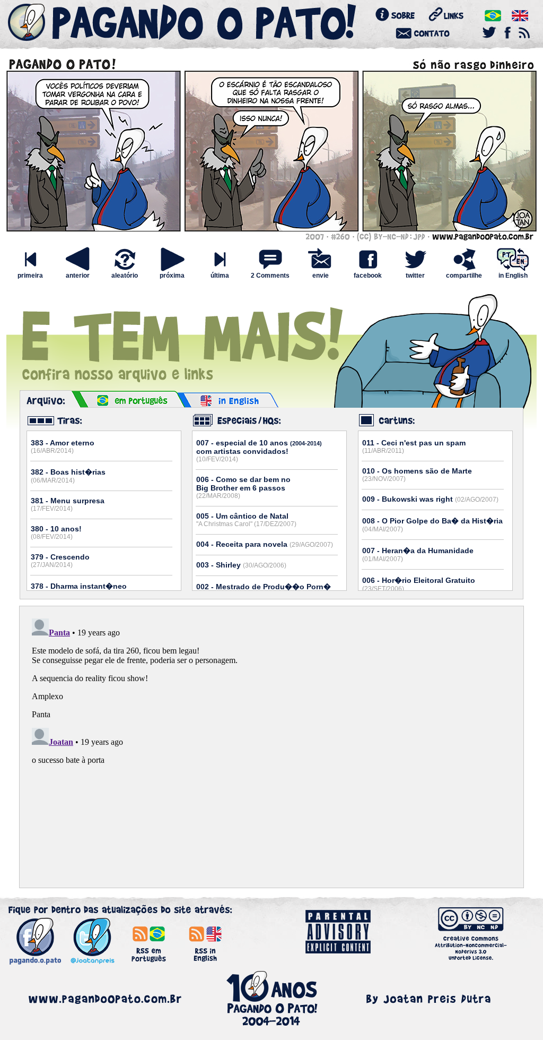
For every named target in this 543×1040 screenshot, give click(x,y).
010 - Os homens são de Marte (417, 475)
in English (513, 275)
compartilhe (464, 275)
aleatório (124, 275)
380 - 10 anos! (56, 532)
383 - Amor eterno (62, 446)
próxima (172, 275)
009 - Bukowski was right (430, 499)
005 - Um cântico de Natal (246, 520)
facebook (368, 275)
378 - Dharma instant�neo (79, 590)
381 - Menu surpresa (67, 504)
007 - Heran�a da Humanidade (418, 554)
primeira (30, 275)
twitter (415, 275)
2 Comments (270, 275)
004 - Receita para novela (264, 544)
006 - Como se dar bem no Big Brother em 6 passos (243, 487)
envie (320, 275)
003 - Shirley (241, 565)
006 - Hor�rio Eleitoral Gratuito (418, 584)
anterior (78, 275)
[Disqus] (271, 747)
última (220, 275)
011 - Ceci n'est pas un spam (414, 446)
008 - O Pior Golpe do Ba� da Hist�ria (432, 525)
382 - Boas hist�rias (68, 476)
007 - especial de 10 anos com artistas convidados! (259, 451)
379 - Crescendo (60, 561)
